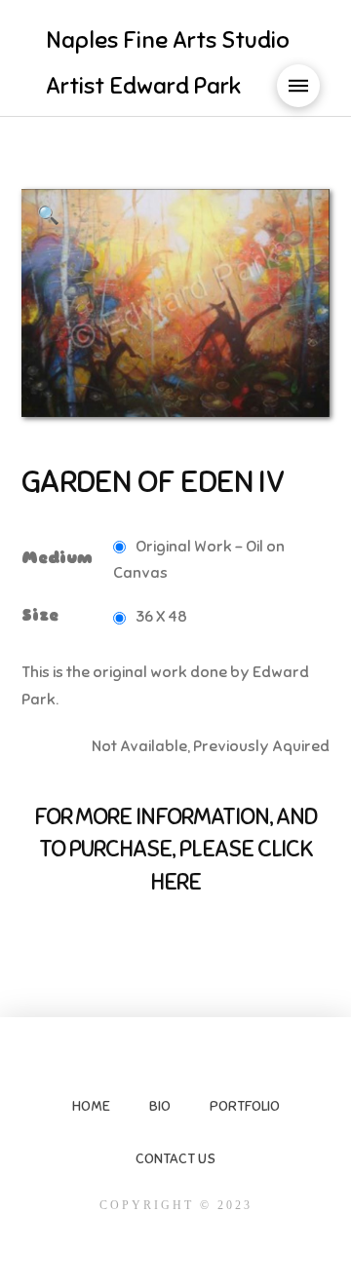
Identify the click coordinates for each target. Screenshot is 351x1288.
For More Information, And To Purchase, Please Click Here (176, 849)
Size (39, 615)
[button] (298, 85)
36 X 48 (161, 616)
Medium (57, 558)
